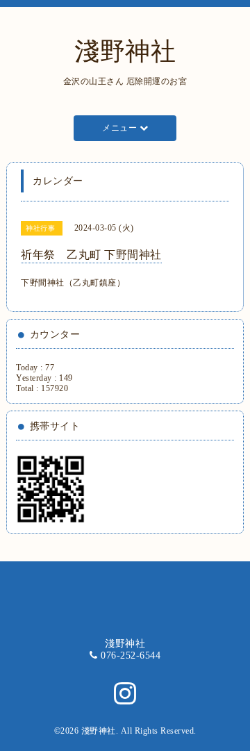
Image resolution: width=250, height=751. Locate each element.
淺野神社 (125, 51)
